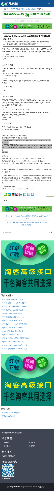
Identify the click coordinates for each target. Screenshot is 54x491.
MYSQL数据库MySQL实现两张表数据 (16, 338)
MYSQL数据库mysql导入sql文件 (14, 303)
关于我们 (7, 442)
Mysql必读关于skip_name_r (12, 334)
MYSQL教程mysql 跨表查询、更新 (14, 348)
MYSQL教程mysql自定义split (12, 310)
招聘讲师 (32, 442)
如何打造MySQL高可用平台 (12, 313)
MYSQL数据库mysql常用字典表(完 (14, 324)
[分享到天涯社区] (28, 194)
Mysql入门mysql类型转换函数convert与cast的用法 (27, 217)
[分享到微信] (5, 194)
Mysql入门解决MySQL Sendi (12, 331)
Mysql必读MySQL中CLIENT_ (12, 320)
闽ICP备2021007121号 (15, 487)
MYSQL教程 (30, 9)
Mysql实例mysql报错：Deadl (12, 299)
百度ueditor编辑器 (8, 416)
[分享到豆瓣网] (24, 194)
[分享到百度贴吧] (20, 194)
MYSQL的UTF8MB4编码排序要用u (14, 306)
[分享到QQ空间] (9, 194)
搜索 (50, 232)
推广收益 (7, 446)
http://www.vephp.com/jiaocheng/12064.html (18, 189)
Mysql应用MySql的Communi (12, 327)
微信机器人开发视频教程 (11, 412)
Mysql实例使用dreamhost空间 (13, 341)
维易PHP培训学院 (17, 9)
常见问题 (32, 446)
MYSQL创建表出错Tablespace (13, 317)
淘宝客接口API (9, 456)
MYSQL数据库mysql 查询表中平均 (14, 345)
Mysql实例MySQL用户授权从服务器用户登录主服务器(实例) (27, 223)
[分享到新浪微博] (17, 194)
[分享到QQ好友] (13, 194)
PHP (35, 180)
